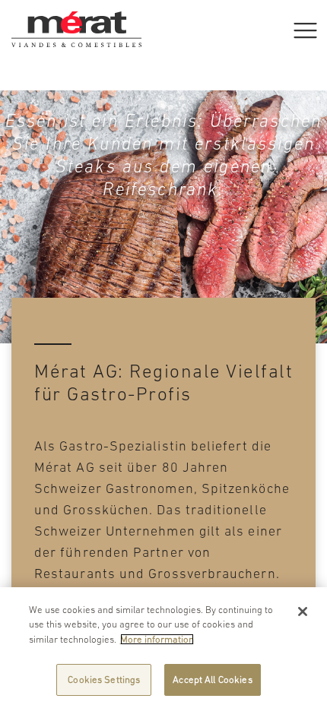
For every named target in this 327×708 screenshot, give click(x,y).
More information (157, 639)
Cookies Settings (104, 679)
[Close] (302, 611)
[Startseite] (76, 19)
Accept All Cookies (212, 679)
